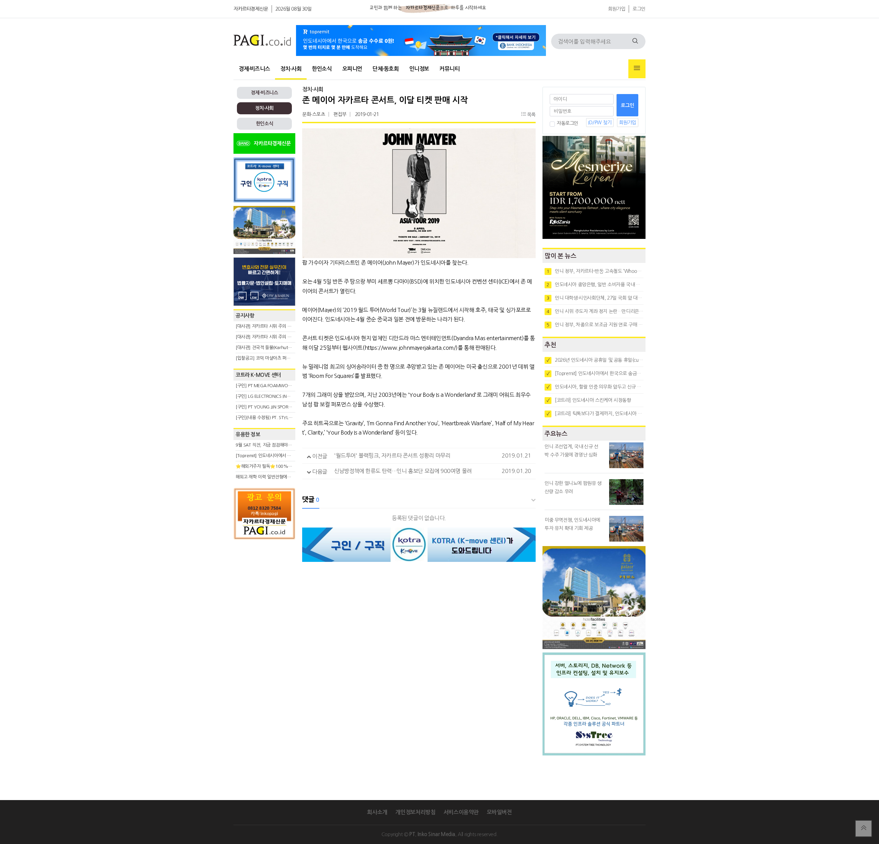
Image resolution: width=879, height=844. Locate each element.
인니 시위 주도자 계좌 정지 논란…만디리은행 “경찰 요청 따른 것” (595, 311)
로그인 (639, 9)
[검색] (635, 41)
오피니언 (352, 68)
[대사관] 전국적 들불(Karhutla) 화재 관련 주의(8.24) (284, 347)
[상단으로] (863, 828)
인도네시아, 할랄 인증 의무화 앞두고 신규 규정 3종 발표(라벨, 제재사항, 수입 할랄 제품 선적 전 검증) (595, 386)
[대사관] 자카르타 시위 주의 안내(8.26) (271, 337)
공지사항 (245, 315)
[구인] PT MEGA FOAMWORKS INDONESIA (277, 385)
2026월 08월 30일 (293, 9)
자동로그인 (567, 123)
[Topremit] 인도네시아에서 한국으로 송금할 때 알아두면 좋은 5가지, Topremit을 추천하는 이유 (595, 373)
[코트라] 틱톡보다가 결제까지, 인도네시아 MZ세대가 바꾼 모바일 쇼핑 (595, 413)
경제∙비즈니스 (254, 68)
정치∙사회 (290, 68)
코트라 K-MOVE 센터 (258, 375)
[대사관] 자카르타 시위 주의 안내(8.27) (271, 326)
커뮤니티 (449, 68)
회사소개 (377, 812)
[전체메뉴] (637, 68)
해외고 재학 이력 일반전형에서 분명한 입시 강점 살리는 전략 (290, 477)
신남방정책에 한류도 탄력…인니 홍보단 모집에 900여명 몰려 (403, 471)
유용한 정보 (248, 434)
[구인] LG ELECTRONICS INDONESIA (270, 396)
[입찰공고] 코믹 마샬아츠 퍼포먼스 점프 (271, 358)
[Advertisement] (264, 604)
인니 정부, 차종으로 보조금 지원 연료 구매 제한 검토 (595, 324)
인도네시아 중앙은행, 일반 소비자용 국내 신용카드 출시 (595, 284)
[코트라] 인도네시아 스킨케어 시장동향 (589, 400)
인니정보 (419, 68)
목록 (531, 114)
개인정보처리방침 (415, 812)
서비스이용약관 (461, 812)
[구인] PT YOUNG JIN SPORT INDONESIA (274, 407)
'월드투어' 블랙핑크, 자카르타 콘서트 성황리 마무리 (392, 455)
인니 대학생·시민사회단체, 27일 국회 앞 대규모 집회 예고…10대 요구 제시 (595, 298)
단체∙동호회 (386, 68)
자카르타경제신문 (250, 9)
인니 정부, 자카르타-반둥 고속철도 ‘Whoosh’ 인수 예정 (595, 271)
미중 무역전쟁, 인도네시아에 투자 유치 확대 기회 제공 (572, 524)
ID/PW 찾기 (600, 122)
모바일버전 (499, 812)
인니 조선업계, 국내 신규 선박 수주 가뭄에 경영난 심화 (571, 450)
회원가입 (616, 9)
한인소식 (322, 68)
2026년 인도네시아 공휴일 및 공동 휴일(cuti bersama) (595, 360)
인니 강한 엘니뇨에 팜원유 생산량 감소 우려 (573, 487)
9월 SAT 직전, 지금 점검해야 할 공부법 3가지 (277, 445)
